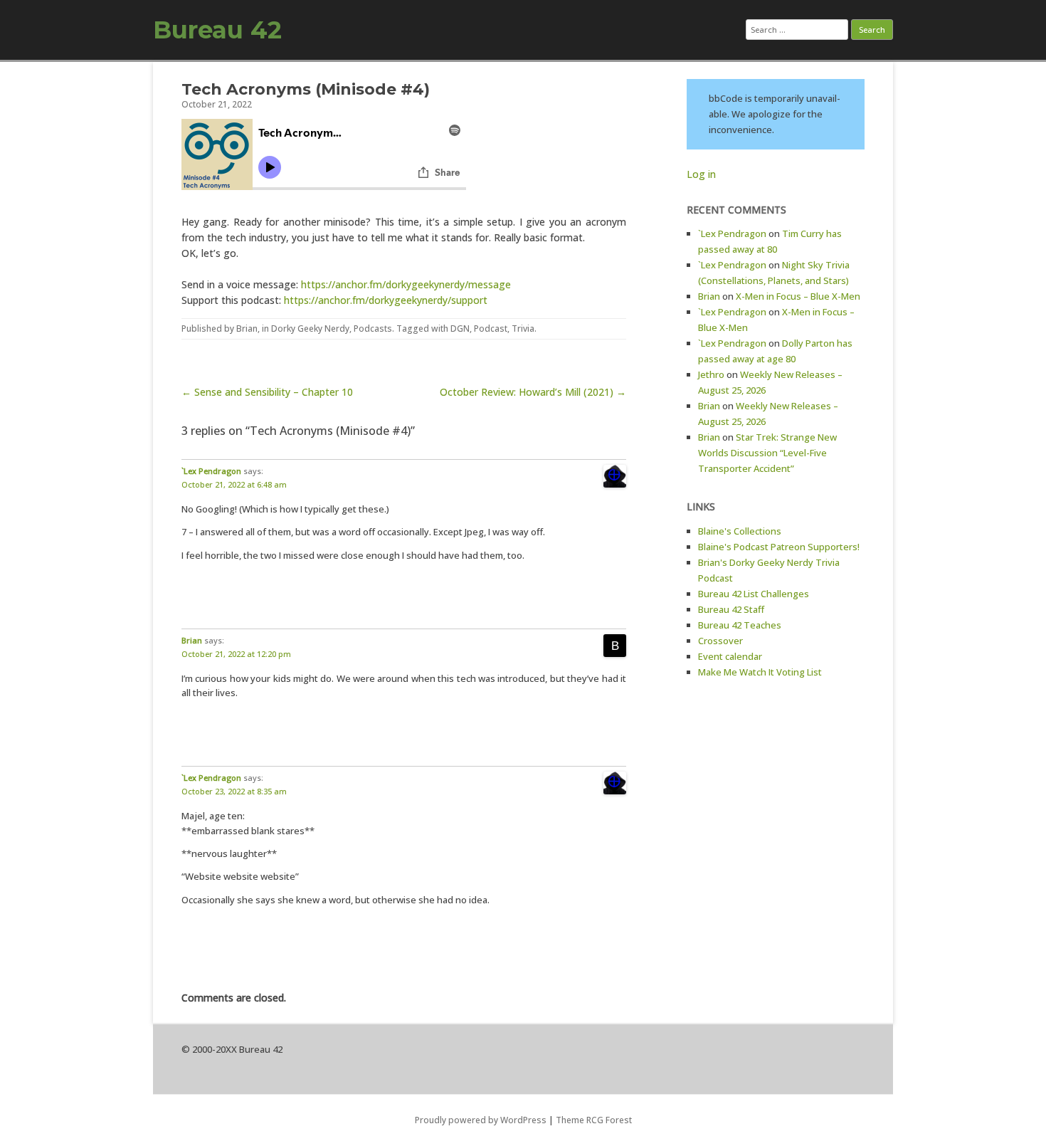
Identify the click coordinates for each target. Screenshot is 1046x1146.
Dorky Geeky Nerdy (310, 328)
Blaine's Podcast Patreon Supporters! (779, 546)
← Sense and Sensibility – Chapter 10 (267, 392)
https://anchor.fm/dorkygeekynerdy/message (406, 284)
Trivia (523, 328)
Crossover (720, 640)
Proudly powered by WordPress (480, 1120)
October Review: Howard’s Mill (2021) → (533, 392)
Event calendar (730, 656)
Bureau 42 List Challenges (753, 593)
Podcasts (373, 328)
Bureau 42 (217, 30)
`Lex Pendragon (211, 471)
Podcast (490, 328)
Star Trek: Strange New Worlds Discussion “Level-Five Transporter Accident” (767, 453)
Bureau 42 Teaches (739, 625)
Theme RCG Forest (594, 1120)
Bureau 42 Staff (731, 609)
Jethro (711, 374)
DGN (460, 328)
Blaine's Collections (739, 531)
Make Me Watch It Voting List (760, 672)
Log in (701, 174)
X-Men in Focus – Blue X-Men (798, 296)
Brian (247, 328)
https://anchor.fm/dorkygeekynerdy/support (385, 300)
